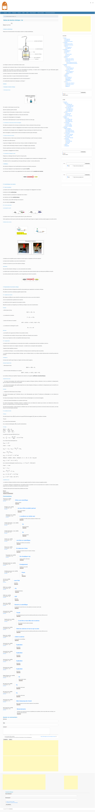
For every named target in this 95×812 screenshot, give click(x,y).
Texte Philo (68, 142)
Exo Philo (67, 143)
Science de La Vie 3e (70, 84)
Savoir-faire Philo (69, 141)
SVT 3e (66, 81)
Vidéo (23, 12)
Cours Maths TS (69, 129)
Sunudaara (11, 808)
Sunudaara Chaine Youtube (93, 3)
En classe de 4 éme (21, 548)
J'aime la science (19, 636)
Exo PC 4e (68, 55)
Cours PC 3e (68, 66)
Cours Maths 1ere (69, 119)
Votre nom (5, 719)
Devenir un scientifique (21, 604)
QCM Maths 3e (68, 80)
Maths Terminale (68, 128)
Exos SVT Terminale (69, 137)
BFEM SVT (68, 86)
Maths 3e (66, 76)
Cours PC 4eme (69, 54)
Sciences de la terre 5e (69, 44)
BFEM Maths (68, 79)
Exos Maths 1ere (69, 120)
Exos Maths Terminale (70, 130)
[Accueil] (4, 5)
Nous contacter (33, 12)
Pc (23, 524)
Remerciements (21, 709)
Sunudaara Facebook (91, 3)
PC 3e (66, 65)
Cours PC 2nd (68, 113)
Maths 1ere (67, 118)
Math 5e (66, 46)
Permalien (5, 533)
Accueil (5, 12)
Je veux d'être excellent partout (27, 508)
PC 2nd (66, 112)
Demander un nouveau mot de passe (12, 802)
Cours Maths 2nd (69, 104)
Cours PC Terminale (69, 134)
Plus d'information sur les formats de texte (48, 736)
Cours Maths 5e (69, 47)
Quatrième (65, 49)
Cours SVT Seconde (68, 115)
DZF (16, 596)
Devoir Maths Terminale (70, 131)
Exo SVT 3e (68, 85)
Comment (5, 726)
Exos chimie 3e (69, 72)
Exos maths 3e (68, 78)
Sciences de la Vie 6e (68, 41)
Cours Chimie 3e (70, 69)
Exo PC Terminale (69, 135)
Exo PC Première (69, 125)
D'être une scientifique (21, 500)
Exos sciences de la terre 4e (72, 63)
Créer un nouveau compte (10, 801)
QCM (27, 12)
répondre (17, 503)
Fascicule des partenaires (50, 12)
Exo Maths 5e (68, 48)
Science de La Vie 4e (70, 58)
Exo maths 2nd (68, 107)
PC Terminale (67, 133)
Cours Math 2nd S (70, 105)
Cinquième (65, 42)
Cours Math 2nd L (70, 106)
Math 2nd (66, 103)
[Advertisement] (30, 748)
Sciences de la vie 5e (68, 43)
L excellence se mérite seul (27, 516)
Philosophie (67, 138)
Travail (18, 612)
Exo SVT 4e (68, 61)
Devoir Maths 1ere (69, 121)
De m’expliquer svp (25, 556)
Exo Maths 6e (67, 40)
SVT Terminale (67, 136)
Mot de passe (8, 797)
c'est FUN (17, 580)
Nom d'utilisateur (8, 793)
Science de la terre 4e (70, 59)
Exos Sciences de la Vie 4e (72, 62)
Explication (19, 644)
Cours (9, 12)
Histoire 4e (67, 56)
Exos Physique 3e (70, 71)
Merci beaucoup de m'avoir (24, 701)
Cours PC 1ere (68, 123)
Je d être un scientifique (23, 540)
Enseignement (24, 564)
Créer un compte (41, 12)
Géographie (67, 145)
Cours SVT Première (68, 126)
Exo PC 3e (68, 70)
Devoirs (19, 12)
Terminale (65, 127)
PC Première (67, 122)
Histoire (66, 74)
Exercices (14, 12)
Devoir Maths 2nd (69, 111)
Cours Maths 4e (67, 50)
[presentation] (16, 156)
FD (15, 588)
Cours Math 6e (67, 39)
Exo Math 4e (67, 51)
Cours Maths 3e (69, 77)
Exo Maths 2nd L (70, 110)
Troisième (65, 64)
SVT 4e (66, 57)
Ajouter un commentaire (8, 493)
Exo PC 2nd (68, 114)
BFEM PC (67, 73)
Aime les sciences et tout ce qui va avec (27, 628)
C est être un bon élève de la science (28, 620)
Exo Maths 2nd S (70, 108)
